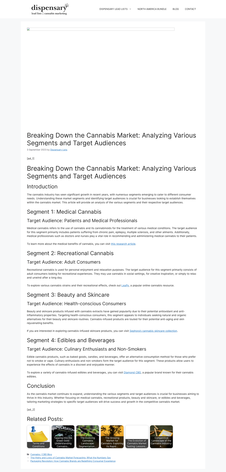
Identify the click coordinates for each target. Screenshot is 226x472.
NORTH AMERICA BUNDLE (152, 9)
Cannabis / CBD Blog (41, 454)
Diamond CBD (132, 372)
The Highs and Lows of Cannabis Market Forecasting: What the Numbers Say (70, 457)
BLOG (176, 9)
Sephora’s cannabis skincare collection (153, 330)
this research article (123, 243)
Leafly (125, 285)
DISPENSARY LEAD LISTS (113, 9)
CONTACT (190, 9)
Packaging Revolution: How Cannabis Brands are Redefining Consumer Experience (72, 461)
